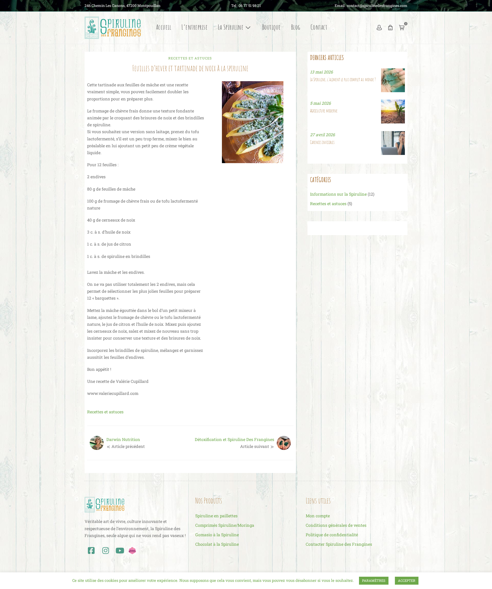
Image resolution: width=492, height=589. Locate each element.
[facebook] (91, 550)
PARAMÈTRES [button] (373, 580)
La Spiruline (230, 27)
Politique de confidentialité (332, 534)
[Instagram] (105, 550)
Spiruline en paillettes (216, 515)
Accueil (163, 27)
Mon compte (318, 515)
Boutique (271, 27)
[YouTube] (120, 550)
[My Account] (379, 28)
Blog (295, 27)
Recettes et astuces (190, 58)
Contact (319, 27)
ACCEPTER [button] (406, 580)
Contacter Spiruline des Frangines (339, 544)
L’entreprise (194, 27)
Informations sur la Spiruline (338, 194)
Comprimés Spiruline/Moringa (224, 525)
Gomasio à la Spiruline (217, 534)
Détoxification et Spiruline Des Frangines (234, 439)
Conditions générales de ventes (336, 525)
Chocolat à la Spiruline (217, 544)
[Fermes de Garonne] (132, 550)
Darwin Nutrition (123, 439)
